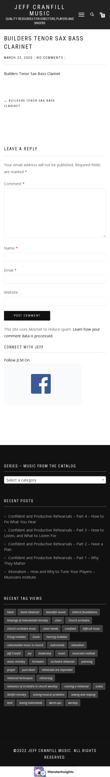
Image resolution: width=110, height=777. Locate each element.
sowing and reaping (83, 694)
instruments (57, 645)
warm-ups (55, 703)
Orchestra (38, 661)
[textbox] (55, 480)
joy (30, 653)
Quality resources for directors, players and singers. (40, 21)
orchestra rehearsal (62, 661)
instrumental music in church (25, 645)
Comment (14, 183)
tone (10, 703)
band (10, 612)
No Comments (50, 58)
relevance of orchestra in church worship (32, 686)
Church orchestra (78, 620)
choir (58, 620)
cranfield (70, 628)
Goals (36, 637)
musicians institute (83, 653)
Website (11, 292)
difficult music (91, 628)
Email (10, 270)
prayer (11, 670)
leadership (44, 653)
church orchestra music (21, 628)
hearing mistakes (56, 637)
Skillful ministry (16, 694)
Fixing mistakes (16, 637)
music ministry (16, 661)
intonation (77, 645)
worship (73, 703)
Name (11, 248)
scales (99, 686)
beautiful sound (55, 612)
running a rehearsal (76, 686)
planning (86, 661)
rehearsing (46, 678)
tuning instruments (30, 703)
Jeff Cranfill (14, 653)
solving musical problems (48, 694)
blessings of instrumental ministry (27, 620)
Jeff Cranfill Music (39, 10)
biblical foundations (84, 612)
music (61, 653)
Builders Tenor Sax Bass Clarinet (32, 73)
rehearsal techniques (20, 678)
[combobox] (55, 480)
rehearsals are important (57, 670)
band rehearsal (30, 612)
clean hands (50, 628)
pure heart (28, 670)
